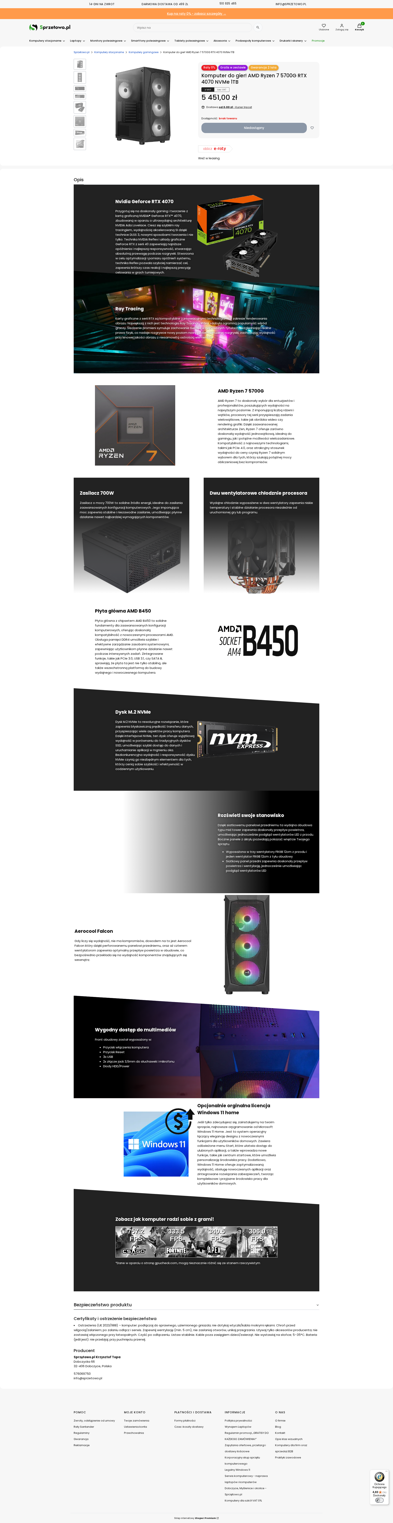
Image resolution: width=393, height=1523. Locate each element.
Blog (278, 1427)
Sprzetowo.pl (81, 52)
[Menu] (386, 1472)
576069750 (82, 1373)
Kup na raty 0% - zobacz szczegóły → (196, 13)
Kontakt (280, 1433)
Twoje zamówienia (136, 1421)
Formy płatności (184, 1421)
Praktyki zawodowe (288, 1457)
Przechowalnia (134, 1433)
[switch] (379, 1500)
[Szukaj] (257, 27)
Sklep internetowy (195, 1518)
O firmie (280, 1421)
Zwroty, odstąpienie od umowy (94, 1421)
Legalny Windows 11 (237, 1470)
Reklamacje (82, 1445)
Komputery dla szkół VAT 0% (243, 1500)
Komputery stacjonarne (109, 52)
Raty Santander (84, 1427)
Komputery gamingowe (143, 52)
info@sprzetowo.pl (88, 1378)
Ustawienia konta (135, 1427)
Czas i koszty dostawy (188, 1427)
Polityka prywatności (238, 1421)
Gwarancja (81, 1439)
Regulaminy (81, 1433)
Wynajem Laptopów (238, 1427)
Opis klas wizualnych (289, 1439)
